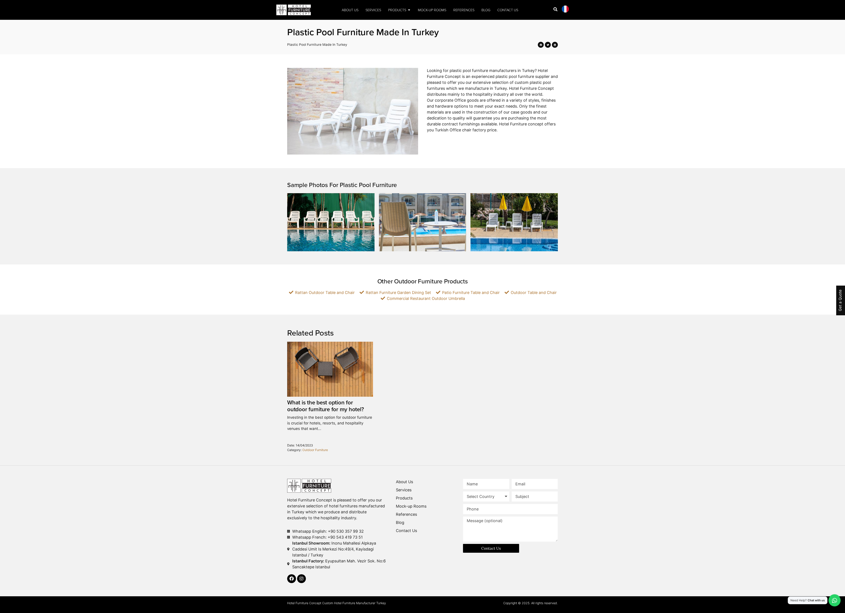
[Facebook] (291, 578)
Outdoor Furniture (315, 450)
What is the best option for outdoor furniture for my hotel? (325, 405)
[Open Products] (409, 10)
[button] (541, 45)
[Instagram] (301, 578)
